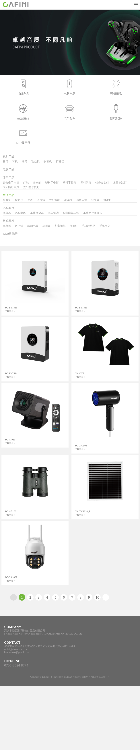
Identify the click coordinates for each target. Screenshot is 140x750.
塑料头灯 (85, 182)
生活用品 (8, 195)
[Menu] (136, 4)
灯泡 (26, 182)
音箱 (5, 161)
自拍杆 (73, 225)
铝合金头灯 (102, 182)
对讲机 (107, 200)
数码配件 (8, 220)
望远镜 (41, 200)
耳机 (15, 161)
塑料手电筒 (52, 182)
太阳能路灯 (120, 182)
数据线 (19, 225)
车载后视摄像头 (92, 213)
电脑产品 (8, 169)
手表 (30, 200)
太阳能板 (54, 200)
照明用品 (8, 177)
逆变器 (95, 200)
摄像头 (7, 200)
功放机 (35, 161)
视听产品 (8, 156)
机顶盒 (46, 225)
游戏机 (68, 200)
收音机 (48, 161)
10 (97, 597)
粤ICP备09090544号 (100, 677)
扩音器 (60, 161)
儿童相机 (60, 225)
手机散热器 (88, 225)
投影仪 (19, 200)
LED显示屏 (10, 233)
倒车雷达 (53, 213)
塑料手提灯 (69, 182)
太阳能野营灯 (11, 187)
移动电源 (32, 225)
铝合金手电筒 (11, 182)
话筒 (24, 161)
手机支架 (104, 225)
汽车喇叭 (20, 213)
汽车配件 (8, 208)
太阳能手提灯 (31, 187)
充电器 (7, 213)
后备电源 (81, 200)
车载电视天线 (71, 213)
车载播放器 (37, 213)
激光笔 (37, 182)
